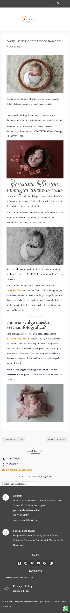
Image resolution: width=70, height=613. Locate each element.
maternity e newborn (17, 338)
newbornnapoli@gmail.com (19, 470)
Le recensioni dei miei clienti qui (17, 577)
